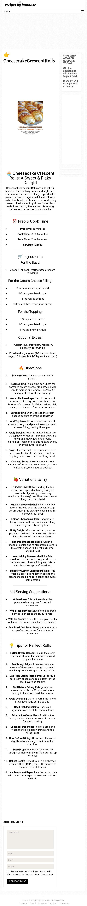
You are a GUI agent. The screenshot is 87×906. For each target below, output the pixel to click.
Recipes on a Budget (30, 900)
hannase (61, 900)
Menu (6, 11)
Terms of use (42, 903)
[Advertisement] (43, 32)
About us (53, 903)
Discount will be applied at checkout (70, 84)
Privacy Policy (64, 903)
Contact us (23, 903)
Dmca (32, 903)
